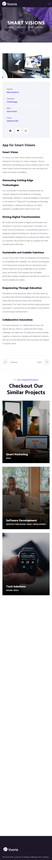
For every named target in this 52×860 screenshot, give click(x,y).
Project (21, 27)
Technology (12, 102)
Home (11, 27)
